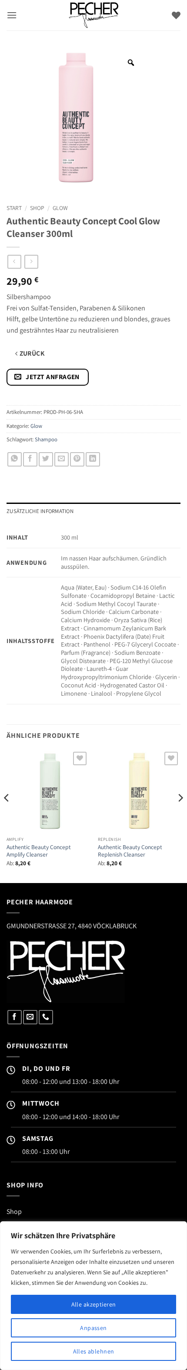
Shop (37, 208)
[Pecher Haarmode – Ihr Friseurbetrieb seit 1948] (93, 15)
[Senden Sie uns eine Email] (30, 1017)
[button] (12, 15)
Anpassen (93, 1328)
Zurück (31, 353)
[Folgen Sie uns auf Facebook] (14, 1017)
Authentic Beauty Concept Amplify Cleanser (39, 851)
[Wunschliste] (176, 15)
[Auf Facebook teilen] (30, 459)
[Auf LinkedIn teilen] (93, 459)
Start (14, 208)
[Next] (180, 815)
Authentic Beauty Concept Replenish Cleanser (130, 851)
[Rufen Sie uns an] (46, 1017)
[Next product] (14, 261)
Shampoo (46, 439)
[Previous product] (31, 261)
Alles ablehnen (93, 1351)
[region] (93, 1295)
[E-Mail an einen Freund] (61, 459)
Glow (60, 208)
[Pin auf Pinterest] (77, 459)
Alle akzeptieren (93, 1304)
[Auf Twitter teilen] (46, 459)
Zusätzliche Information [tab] (40, 511)
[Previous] (7, 815)
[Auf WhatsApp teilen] (14, 459)
